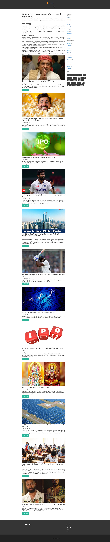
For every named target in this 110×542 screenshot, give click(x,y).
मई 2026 (69, 48)
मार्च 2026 (69, 52)
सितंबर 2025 (70, 61)
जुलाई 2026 (69, 43)
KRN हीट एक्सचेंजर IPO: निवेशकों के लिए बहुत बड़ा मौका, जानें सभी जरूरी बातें (41, 157)
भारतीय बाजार (73, 82)
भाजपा (68, 82)
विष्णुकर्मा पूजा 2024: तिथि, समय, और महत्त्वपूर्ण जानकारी (35, 387)
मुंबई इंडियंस (69, 80)
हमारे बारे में (68, 524)
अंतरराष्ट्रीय (69, 33)
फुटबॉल (73, 75)
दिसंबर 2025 (69, 54)
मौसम (68, 35)
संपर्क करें (68, 529)
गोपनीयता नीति (69, 527)
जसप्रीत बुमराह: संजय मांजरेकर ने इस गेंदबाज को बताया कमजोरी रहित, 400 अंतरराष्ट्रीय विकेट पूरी (43, 196)
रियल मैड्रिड (69, 77)
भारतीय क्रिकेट (76, 85)
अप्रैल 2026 (69, 50)
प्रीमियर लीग (83, 77)
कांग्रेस (77, 75)
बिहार (83, 82)
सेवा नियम (68, 525)
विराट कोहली (74, 80)
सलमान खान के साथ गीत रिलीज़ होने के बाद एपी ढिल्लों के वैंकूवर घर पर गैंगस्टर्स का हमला (43, 504)
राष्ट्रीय (68, 38)
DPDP (68, 530)
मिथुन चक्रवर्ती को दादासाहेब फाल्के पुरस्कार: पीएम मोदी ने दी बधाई (38, 81)
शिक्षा (68, 24)
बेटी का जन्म (55, 7)
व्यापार (68, 19)
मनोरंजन (69, 26)
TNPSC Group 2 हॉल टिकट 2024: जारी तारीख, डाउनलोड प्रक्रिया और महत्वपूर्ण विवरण (42, 465)
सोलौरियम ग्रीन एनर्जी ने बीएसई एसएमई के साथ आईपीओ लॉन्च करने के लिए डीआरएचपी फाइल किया (43, 426)
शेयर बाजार (74, 77)
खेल (68, 17)
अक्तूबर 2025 (70, 59)
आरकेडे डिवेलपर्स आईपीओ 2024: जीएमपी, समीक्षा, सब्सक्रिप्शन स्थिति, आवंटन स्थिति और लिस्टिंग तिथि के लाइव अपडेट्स (43, 235)
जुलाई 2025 (69, 66)
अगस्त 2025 (69, 64)
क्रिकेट (69, 75)
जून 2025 (69, 68)
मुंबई (79, 80)
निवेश (84, 75)
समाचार (69, 29)
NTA (82, 80)
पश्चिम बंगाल (81, 85)
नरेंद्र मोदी (78, 82)
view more (26, 89)
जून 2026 (69, 45)
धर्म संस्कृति (69, 31)
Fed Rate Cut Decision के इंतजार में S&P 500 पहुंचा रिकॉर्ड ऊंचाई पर (39, 312)
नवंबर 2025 (69, 57)
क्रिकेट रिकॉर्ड (70, 85)
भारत (81, 75)
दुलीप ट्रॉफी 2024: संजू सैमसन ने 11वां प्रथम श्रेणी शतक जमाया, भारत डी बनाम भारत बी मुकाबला (43, 275)
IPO (79, 77)
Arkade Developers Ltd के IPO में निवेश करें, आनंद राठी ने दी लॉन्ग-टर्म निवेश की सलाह (42, 349)
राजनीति (69, 22)
